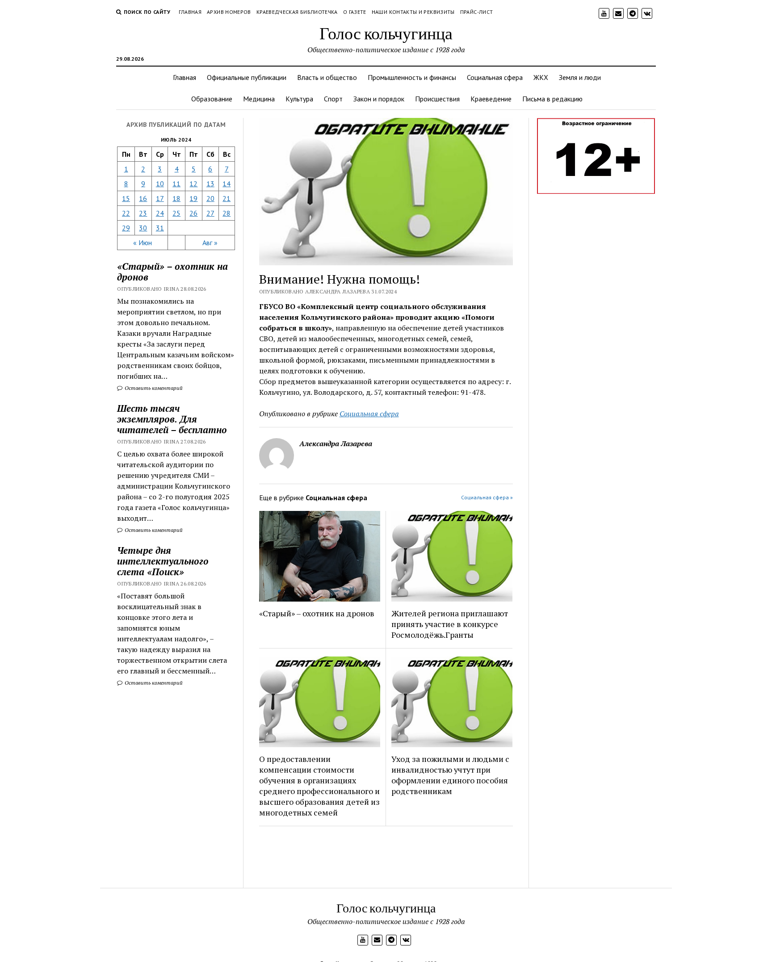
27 (210, 213)
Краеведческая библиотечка (297, 11)
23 (143, 213)
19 (193, 198)
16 (143, 198)
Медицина (259, 98)
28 (226, 213)
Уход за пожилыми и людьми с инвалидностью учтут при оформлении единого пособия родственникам (450, 774)
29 (126, 227)
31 (160, 227)
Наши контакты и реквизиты (413, 11)
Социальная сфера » (487, 497)
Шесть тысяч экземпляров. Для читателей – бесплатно (172, 419)
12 (193, 183)
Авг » (210, 242)
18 (176, 198)
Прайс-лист (476, 11)
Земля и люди (580, 77)
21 (226, 198)
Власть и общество (327, 77)
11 (176, 183)
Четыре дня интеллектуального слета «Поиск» (163, 561)
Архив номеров (229, 11)
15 (126, 198)
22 (126, 213)
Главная (190, 11)
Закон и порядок (378, 98)
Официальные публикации (246, 77)
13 (210, 183)
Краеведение (491, 98)
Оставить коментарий (153, 388)
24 (160, 213)
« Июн (142, 242)
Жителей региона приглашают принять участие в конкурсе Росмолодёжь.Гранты (449, 624)
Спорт (333, 98)
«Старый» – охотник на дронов (316, 613)
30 (143, 227)
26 (193, 213)
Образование (211, 98)
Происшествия (437, 98)
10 (160, 183)
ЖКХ (540, 77)
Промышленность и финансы (412, 77)
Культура (299, 98)
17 (160, 198)
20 (210, 198)
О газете (354, 11)
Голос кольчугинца (386, 32)
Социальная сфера (495, 77)
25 (176, 213)
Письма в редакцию (552, 98)
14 (226, 183)
